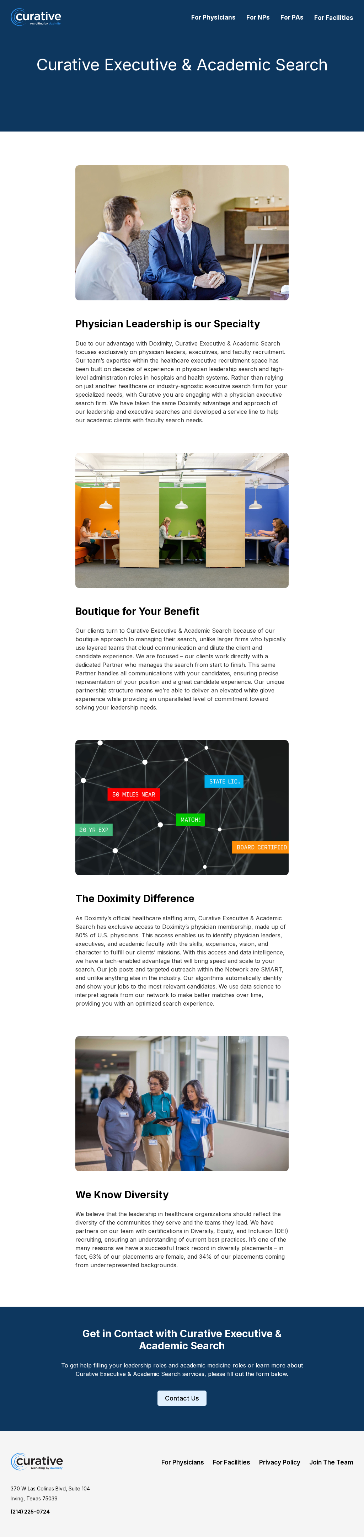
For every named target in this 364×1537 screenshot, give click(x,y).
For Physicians (213, 17)
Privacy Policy (279, 1462)
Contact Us (182, 1398)
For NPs (258, 17)
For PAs (292, 17)
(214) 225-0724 (30, 1512)
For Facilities (333, 17)
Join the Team (331, 1462)
